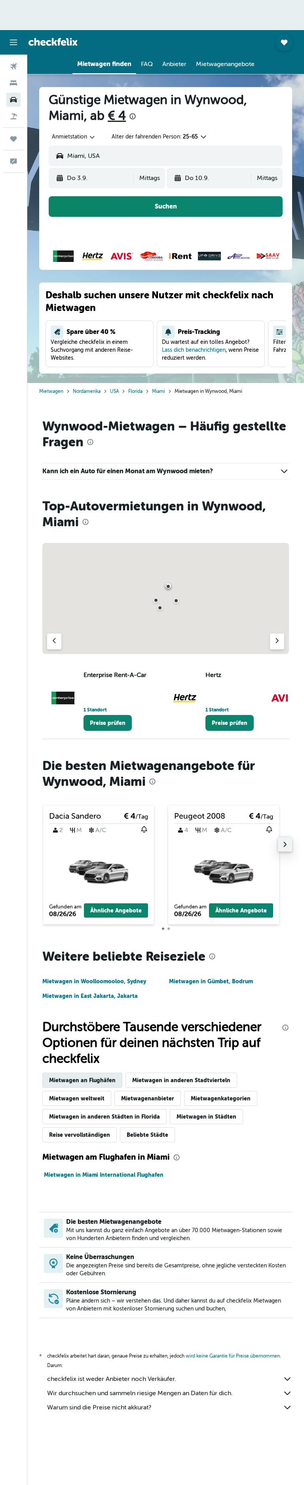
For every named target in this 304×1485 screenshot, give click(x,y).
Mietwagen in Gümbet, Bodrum (211, 981)
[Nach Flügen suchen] (13, 66)
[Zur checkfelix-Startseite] (53, 42)
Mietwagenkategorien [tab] (221, 1098)
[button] (13, 42)
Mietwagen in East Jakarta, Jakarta (90, 996)
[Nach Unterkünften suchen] (13, 83)
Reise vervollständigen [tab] (79, 1135)
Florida (135, 391)
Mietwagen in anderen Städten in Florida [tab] (104, 1116)
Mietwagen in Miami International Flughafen (103, 1175)
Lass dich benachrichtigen (194, 350)
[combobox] (74, 137)
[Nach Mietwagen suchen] (13, 100)
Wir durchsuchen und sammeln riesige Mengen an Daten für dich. (140, 1393)
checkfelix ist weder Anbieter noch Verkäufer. (111, 1379)
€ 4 (117, 115)
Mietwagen (51, 391)
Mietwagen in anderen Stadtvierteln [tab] (181, 1080)
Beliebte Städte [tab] (147, 1135)
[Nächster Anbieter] (277, 641)
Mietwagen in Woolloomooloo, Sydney (94, 981)
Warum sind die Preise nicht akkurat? (99, 1407)
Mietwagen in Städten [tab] (206, 1116)
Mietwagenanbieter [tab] (147, 1098)
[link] (108, 723)
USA (114, 391)
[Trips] (13, 139)
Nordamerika (87, 391)
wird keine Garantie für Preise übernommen (233, 1356)
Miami (158, 391)
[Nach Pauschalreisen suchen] (13, 116)
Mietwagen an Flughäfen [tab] (82, 1080)
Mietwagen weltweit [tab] (76, 1098)
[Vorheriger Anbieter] (54, 641)
